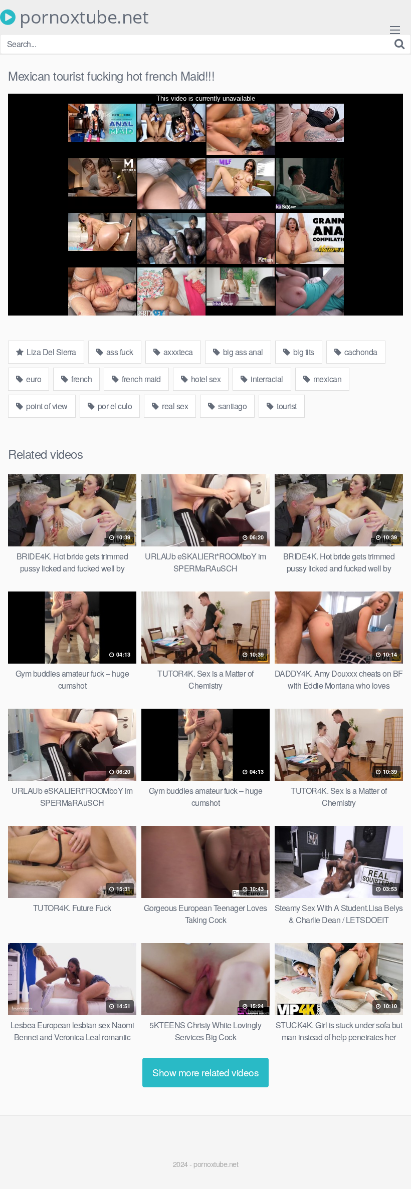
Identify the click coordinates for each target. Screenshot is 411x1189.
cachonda (359, 352)
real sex (174, 406)
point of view (46, 406)
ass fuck (118, 352)
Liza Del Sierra (50, 352)
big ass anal (242, 352)
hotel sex (205, 379)
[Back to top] (383, 1157)
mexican (326, 379)
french (81, 379)
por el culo (114, 406)
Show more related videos (205, 1072)
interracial (266, 379)
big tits (302, 352)
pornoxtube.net (82, 17)
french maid (140, 379)
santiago (232, 406)
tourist (286, 406)
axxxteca (177, 352)
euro (33, 379)
